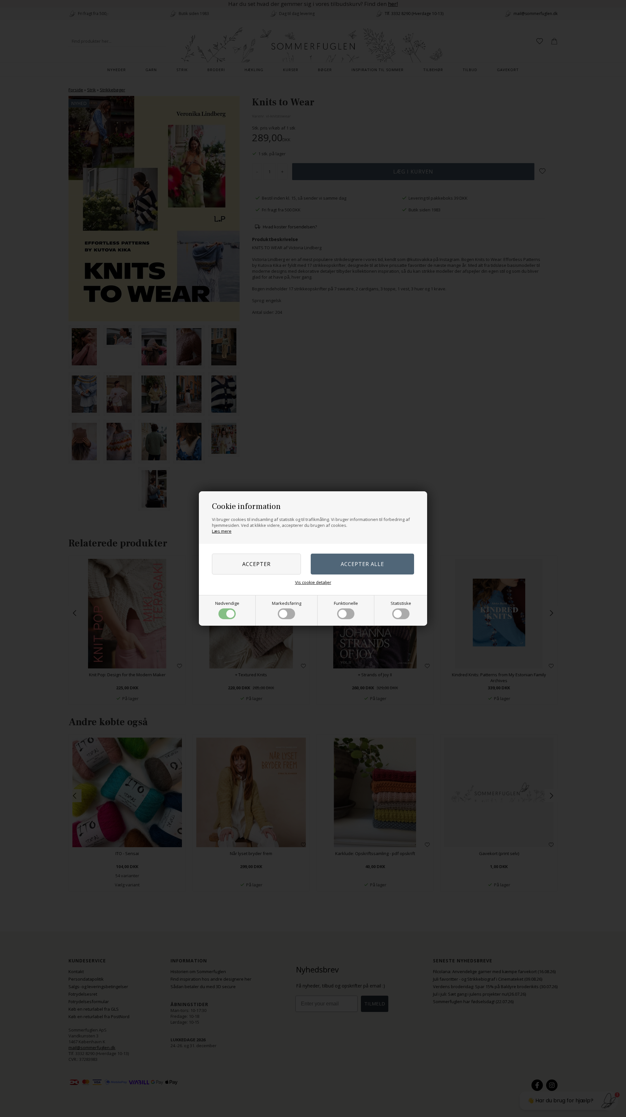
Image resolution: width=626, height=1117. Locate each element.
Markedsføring (286, 603)
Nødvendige (227, 603)
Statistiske (401, 603)
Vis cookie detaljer (313, 582)
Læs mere (221, 531)
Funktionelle (346, 603)
